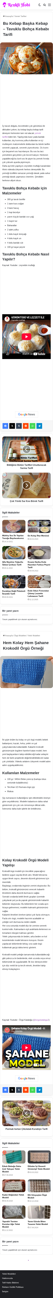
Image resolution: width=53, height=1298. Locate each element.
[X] (12, 426)
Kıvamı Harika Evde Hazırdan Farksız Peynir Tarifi (39, 565)
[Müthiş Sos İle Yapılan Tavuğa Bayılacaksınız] (13, 526)
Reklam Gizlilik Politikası (13, 1287)
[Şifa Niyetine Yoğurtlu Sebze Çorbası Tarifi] (13, 552)
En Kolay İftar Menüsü (38, 536)
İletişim (5, 1291)
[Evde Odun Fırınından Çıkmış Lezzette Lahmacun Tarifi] (39, 581)
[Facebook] (5, 426)
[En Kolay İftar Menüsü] (39, 526)
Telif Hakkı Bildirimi (10, 1283)
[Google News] (26, 414)
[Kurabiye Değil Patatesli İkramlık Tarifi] (13, 581)
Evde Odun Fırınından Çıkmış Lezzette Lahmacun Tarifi (38, 593)
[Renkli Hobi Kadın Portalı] (17, 5)
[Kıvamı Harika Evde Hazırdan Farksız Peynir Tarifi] (39, 552)
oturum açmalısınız (29, 619)
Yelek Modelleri (9, 1274)
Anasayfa (9, 16)
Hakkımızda (7, 1278)
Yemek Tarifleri (20, 16)
